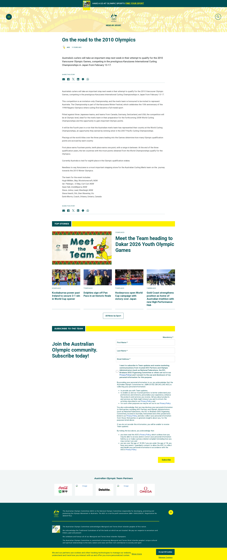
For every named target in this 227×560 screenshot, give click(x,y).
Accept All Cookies (165, 552)
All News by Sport (113, 316)
